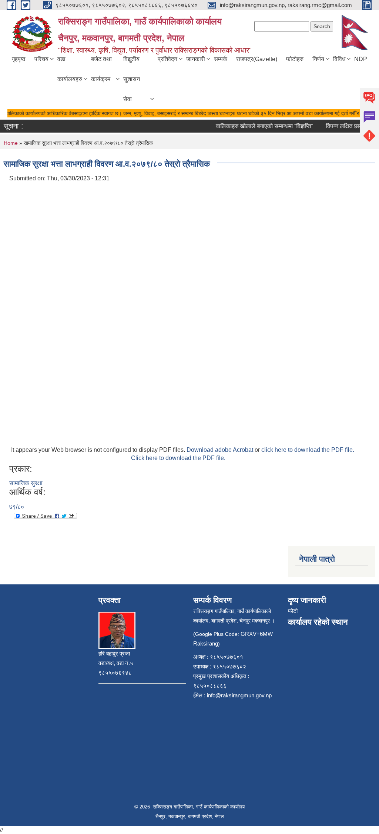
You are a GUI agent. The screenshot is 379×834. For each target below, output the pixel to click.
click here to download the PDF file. (307, 450)
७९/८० (16, 507)
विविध (339, 59)
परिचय (41, 59)
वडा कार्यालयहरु (69, 69)
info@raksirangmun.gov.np (239, 695)
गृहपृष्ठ (19, 59)
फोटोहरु (294, 59)
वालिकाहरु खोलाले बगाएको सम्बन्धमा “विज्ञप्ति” (259, 126)
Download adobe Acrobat (221, 450)
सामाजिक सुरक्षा (26, 483)
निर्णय (318, 59)
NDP (360, 59)
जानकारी (195, 59)
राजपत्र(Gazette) (256, 59)
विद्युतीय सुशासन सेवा (131, 79)
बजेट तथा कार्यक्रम (101, 69)
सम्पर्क (220, 59)
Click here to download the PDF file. (178, 458)
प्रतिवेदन (167, 59)
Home (11, 143)
